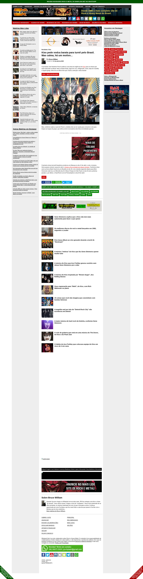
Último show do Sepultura (111, 31)
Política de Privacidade (62, 543)
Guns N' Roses (121, 52)
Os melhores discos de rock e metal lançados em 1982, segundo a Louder (28, 96)
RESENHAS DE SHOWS (69, 22)
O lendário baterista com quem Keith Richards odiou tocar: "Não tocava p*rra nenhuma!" (28, 76)
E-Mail (83, 194)
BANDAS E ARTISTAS (115, 22)
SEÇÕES (99, 22)
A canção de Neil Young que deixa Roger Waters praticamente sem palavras (29, 83)
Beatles (119, 49)
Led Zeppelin (109, 59)
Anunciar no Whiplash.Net (111, 77)
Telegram (85, 191)
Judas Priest (109, 57)
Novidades (45, 49)
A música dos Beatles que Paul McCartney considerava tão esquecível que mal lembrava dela (28, 89)
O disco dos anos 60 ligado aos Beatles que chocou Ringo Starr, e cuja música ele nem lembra (24, 185)
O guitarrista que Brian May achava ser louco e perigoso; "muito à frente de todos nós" (27, 39)
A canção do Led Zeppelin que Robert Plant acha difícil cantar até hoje (28, 70)
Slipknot (115, 70)
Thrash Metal (109, 73)
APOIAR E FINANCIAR (76, 6)
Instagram (46, 194)
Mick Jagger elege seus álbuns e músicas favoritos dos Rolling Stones (28, 33)
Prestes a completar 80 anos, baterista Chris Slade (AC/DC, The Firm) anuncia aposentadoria (29, 58)
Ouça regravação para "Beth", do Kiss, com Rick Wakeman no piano (72, 287)
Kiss (50, 49)
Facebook (94, 191)
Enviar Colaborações (110, 78)
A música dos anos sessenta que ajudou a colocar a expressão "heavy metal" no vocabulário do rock (24, 143)
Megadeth (118, 59)
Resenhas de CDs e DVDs (111, 43)
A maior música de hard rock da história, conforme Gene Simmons (75, 322)
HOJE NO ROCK (85, 22)
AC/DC (107, 49)
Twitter (55, 194)
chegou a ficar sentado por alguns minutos (76, 167)
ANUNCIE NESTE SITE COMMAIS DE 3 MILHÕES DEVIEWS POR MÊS (137, 573)
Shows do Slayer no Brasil (111, 34)
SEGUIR (87, 6)
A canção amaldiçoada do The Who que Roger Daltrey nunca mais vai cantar (28, 52)
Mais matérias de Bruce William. (56, 511)
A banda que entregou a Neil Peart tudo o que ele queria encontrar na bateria (25, 180)
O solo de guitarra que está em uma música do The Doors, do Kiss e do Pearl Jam (76, 333)
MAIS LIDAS (71, 523)
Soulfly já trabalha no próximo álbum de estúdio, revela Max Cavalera (23, 176)
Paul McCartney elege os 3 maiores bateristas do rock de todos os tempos (28, 114)
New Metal (117, 62)
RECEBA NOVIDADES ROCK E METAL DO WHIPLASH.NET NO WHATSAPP (71, 1)
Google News (74, 194)
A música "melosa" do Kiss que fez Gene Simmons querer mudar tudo (76, 252)
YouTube (63, 194)
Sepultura (118, 67)
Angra (113, 49)
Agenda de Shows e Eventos (112, 40)
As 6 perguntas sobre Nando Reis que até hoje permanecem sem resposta (25, 169)
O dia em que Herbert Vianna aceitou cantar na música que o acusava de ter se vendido (25, 165)
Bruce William (53, 59)
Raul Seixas (109, 67)
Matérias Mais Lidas (21, 28)
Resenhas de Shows (110, 44)
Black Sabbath (110, 52)
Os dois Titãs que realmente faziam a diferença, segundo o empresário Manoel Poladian (24, 152)
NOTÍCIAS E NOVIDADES (21, 22)
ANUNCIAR (28, 6)
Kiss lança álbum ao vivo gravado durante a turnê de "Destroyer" (74, 241)
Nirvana (125, 62)
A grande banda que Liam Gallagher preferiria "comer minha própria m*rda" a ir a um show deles (29, 121)
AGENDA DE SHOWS (38, 22)
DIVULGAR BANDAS (60, 6)
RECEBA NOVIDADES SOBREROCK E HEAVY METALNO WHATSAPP (6, 573)
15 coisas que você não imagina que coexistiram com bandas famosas (74, 299)
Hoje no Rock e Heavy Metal (112, 39)
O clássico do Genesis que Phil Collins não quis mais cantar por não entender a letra (25, 161)
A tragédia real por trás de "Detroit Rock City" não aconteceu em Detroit (73, 310)
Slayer (107, 70)
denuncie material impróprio (83, 541)
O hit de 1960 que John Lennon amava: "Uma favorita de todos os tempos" (25, 189)
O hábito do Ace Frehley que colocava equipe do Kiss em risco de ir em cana (76, 345)
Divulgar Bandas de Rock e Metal (113, 80)
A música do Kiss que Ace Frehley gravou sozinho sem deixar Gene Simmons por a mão (75, 264)
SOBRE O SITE (17, 6)
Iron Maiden (119, 54)
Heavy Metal (109, 54)
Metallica (108, 62)
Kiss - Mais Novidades (50, 74)
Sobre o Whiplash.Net (110, 76)
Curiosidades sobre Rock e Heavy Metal (115, 42)
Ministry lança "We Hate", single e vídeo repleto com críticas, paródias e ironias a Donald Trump (25, 134)
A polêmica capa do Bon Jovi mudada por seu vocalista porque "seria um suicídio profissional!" (25, 157)
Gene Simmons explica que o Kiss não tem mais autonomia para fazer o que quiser (28, 64)
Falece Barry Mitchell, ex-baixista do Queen (28, 107)
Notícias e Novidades (110, 38)
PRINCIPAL (70, 517)
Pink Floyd (120, 65)
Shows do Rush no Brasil (111, 35)
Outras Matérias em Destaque (24, 129)
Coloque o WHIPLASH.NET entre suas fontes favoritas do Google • (82, 187)
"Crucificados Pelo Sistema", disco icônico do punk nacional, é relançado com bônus (28, 102)
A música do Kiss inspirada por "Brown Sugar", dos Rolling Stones (74, 276)
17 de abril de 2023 (58, 61)
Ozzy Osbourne (110, 65)
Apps (89, 194)
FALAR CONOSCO (98, 6)
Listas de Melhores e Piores (112, 46)
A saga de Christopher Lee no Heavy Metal (28, 44)
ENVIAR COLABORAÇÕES (42, 6)
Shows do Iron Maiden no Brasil (113, 33)
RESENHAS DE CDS (53, 22)
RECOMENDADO (72, 520)
